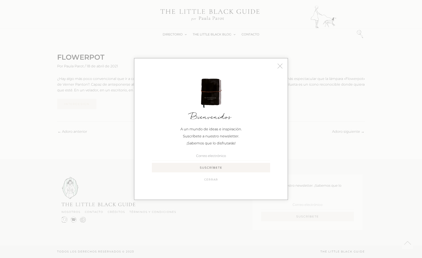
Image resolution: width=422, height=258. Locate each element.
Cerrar (211, 179)
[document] (211, 129)
